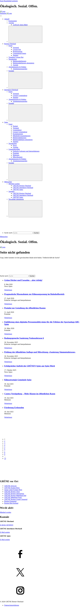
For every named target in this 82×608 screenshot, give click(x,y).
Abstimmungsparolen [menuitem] (20, 69)
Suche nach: (8, 233)
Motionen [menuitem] (16, 155)
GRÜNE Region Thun (12, 492)
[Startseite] (2, 11)
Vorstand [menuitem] (16, 47)
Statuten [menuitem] (15, 55)
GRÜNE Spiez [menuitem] (18, 189)
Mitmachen (4, 237)
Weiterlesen (8, 290)
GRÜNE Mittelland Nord (13, 497)
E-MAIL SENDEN (6, 525)
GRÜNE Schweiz (10, 486)
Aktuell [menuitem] (6, 19)
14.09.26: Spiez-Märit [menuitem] (20, 25)
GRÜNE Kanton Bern (12, 488)
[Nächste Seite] (16, 477)
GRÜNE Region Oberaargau (14, 493)
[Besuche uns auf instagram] (41, 590)
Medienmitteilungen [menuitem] (19, 61)
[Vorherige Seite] (16, 435)
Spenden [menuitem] (11, 191)
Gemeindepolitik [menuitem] (14, 149)
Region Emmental (10, 501)
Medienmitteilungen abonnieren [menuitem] (23, 63)
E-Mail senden (5, 532)
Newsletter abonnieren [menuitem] (16, 199)
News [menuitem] (15, 145)
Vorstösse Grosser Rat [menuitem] (16, 57)
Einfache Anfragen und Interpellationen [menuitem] (26, 151)
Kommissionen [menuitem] (18, 134)
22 (5, 458)
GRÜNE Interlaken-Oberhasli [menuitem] (23, 188)
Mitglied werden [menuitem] (14, 184)
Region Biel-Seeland (11, 503)
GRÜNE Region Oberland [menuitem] (22, 186)
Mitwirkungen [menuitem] (17, 157)
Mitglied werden (5, 512)
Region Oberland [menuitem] (10, 44)
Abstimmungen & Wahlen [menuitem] (17, 67)
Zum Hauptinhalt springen (9, 1)
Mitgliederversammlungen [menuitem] (21, 136)
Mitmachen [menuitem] (8, 182)
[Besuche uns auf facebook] (41, 554)
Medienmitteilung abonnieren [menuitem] (23, 140)
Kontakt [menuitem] (11, 71)
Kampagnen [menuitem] (13, 21)
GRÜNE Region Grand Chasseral (15, 499)
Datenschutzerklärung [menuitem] (11, 605)
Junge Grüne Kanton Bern (13, 490)
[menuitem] (19, 53)
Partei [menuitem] (10, 46)
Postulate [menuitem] (16, 153)
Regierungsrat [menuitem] (17, 51)
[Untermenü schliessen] (25, 34)
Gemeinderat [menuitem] (17, 130)
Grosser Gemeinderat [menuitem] (20, 95)
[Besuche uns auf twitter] (41, 572)
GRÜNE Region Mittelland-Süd (15, 495)
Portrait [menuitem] (15, 126)
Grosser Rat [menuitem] (17, 49)
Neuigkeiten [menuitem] (13, 59)
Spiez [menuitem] (6, 122)
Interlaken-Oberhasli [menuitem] (11, 90)
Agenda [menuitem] (11, 23)
